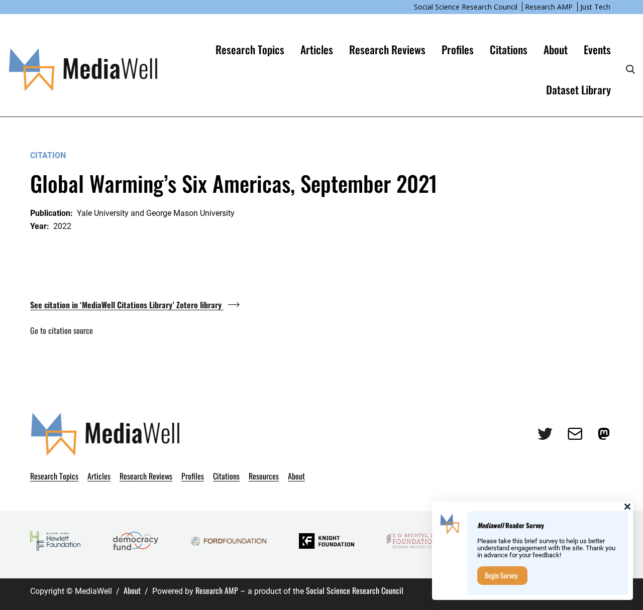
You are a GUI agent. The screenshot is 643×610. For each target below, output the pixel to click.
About (132, 590)
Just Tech (595, 7)
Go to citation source (61, 330)
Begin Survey (501, 575)
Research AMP (549, 7)
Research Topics (250, 49)
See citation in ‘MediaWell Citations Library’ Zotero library (127, 305)
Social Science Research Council (465, 7)
